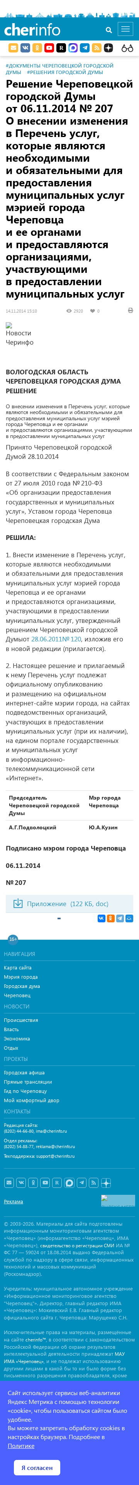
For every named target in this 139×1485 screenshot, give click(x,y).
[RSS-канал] (93, 1183)
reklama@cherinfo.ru (55, 1146)
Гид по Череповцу (25, 1091)
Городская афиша (24, 1072)
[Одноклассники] (111, 918)
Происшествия (21, 1019)
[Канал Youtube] (49, 47)
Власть (11, 1029)
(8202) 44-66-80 (19, 1130)
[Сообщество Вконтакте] (21, 1183)
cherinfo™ (35, 1340)
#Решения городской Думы (65, 72)
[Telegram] (120, 918)
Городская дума (22, 986)
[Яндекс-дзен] (105, 1183)
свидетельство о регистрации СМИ (77, 1245)
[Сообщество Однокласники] (37, 47)
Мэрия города (21, 976)
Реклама (13, 1201)
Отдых (11, 1047)
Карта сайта (18, 967)
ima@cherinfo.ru (51, 1130)
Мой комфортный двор (31, 1100)
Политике (21, 1445)
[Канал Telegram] (81, 1183)
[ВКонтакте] (101, 918)
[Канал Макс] (73, 48)
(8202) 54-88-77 (19, 1146)
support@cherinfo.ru (55, 1156)
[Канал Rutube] (61, 47)
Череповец (17, 995)
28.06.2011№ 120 (56, 638)
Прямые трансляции (28, 1081)
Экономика (17, 1038)
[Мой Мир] (129, 918)
